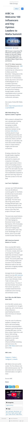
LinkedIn (15, 359)
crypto (12, 413)
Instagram (8, 359)
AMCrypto (10, 411)
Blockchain (16, 411)
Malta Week (13, 131)
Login (22, 420)
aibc (7, 411)
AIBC (21, 66)
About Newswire (14, 418)
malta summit (12, 414)
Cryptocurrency (9, 405)
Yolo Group (14, 4)
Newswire (3, 418)
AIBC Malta (12, 346)
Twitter (14, 357)
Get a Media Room (14, 420)
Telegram (8, 357)
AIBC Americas (19, 275)
